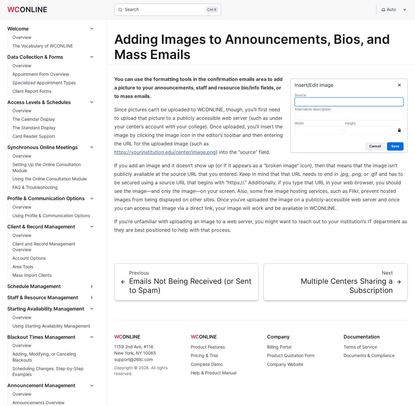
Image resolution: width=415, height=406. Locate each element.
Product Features (208, 346)
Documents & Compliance (369, 355)
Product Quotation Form (290, 355)
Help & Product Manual (213, 372)
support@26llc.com (133, 359)
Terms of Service (360, 346)
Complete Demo (207, 364)
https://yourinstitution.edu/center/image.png (165, 152)
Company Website (285, 364)
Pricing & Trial (204, 355)
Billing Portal (279, 346)
